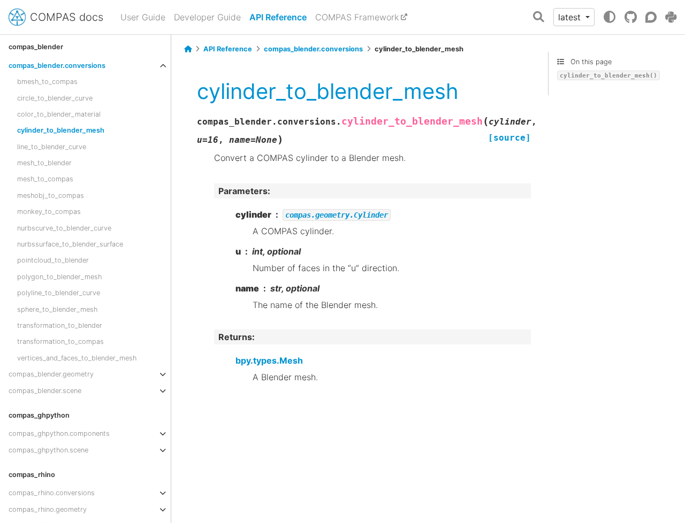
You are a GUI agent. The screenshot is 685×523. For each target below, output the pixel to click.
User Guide (142, 17)
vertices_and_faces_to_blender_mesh (76, 358)
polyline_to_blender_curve (58, 293)
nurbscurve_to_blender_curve (64, 228)
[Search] (538, 17)
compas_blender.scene (45, 391)
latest (570, 17)
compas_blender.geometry (51, 374)
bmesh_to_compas (47, 82)
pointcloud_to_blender (53, 260)
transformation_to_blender (59, 325)
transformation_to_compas (60, 341)
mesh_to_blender (44, 163)
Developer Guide (207, 17)
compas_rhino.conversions (52, 493)
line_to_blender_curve (51, 147)
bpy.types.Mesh (269, 360)
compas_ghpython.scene (48, 450)
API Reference (278, 17)
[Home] (188, 49)
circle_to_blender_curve (55, 98)
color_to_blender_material (59, 114)
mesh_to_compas (45, 179)
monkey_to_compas (49, 211)
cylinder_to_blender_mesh (60, 130)
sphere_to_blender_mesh (57, 309)
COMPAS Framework (357, 17)
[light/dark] (609, 17)
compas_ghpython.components (59, 433)
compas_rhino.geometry (48, 509)
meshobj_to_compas (50, 195)
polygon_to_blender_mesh (59, 277)
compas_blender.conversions (57, 65)
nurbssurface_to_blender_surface (70, 244)
